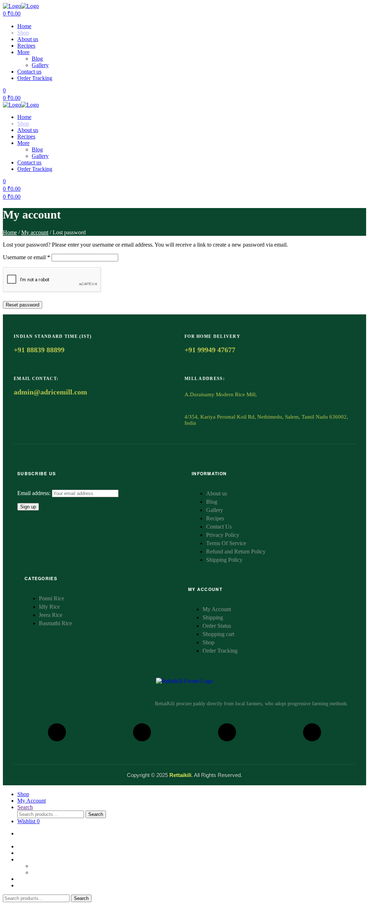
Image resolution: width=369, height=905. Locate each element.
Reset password (22, 305)
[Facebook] (57, 732)
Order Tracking (34, 78)
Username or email (26, 257)
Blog (37, 59)
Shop (23, 33)
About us (27, 39)
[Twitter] (312, 732)
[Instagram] (142, 732)
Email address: (34, 493)
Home (24, 26)
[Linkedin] (227, 732)
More (23, 52)
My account (34, 232)
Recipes (26, 46)
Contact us (29, 72)
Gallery (40, 65)
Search (95, 814)
